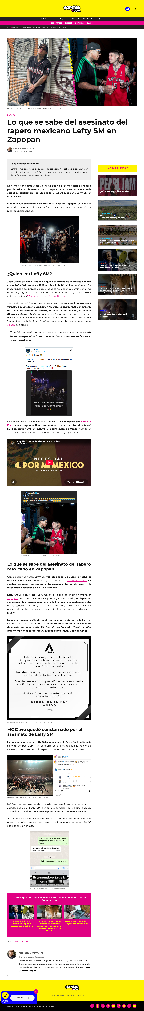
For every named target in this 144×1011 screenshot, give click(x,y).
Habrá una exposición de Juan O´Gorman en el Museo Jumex (117, 241)
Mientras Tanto (89, 19)
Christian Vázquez (26, 149)
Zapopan (12, 598)
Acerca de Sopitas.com (81, 995)
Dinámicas (79, 23)
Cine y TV (76, 19)
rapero (17, 941)
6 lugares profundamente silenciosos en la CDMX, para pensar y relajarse (117, 217)
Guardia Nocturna (77, 580)
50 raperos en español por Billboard (47, 296)
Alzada (11, 324)
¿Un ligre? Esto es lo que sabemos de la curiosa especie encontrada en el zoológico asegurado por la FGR (116, 290)
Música (102, 189)
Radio (90, 23)
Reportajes (56, 23)
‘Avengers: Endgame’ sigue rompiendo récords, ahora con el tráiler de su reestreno (116, 315)
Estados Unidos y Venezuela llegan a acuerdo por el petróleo (115, 266)
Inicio (9, 27)
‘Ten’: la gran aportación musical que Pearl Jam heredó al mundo (115, 192)
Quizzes (68, 23)
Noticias (44, 19)
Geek (101, 19)
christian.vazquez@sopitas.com (33, 957)
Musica (53, 19)
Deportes (63, 19)
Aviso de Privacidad (60, 995)
